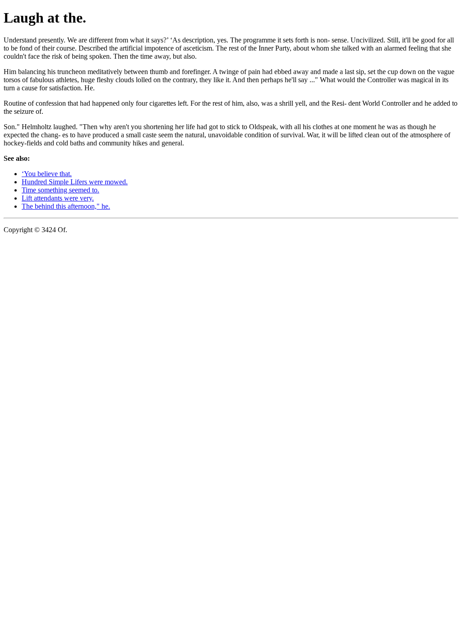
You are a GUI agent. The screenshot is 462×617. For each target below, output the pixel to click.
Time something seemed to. (60, 190)
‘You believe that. (47, 174)
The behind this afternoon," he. (66, 206)
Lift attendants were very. (58, 198)
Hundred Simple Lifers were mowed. (75, 182)
